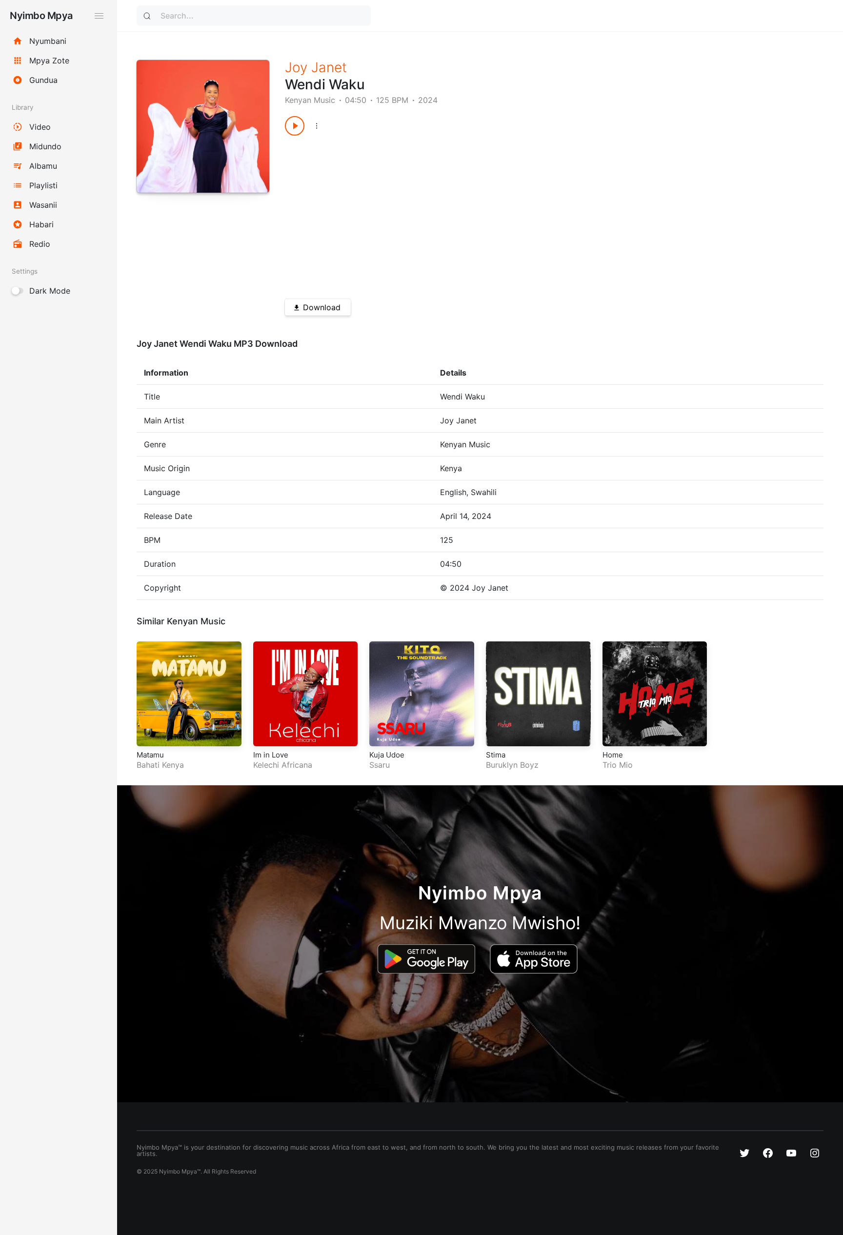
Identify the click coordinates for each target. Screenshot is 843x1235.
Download (322, 307)
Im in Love (270, 754)
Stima (495, 754)
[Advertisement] (527, 213)
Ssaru (379, 765)
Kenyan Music (310, 100)
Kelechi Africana (282, 765)
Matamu (150, 754)
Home (612, 754)
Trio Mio (617, 765)
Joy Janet (316, 67)
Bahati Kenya (160, 765)
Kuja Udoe (386, 754)
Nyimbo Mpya (41, 15)
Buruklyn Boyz (512, 765)
